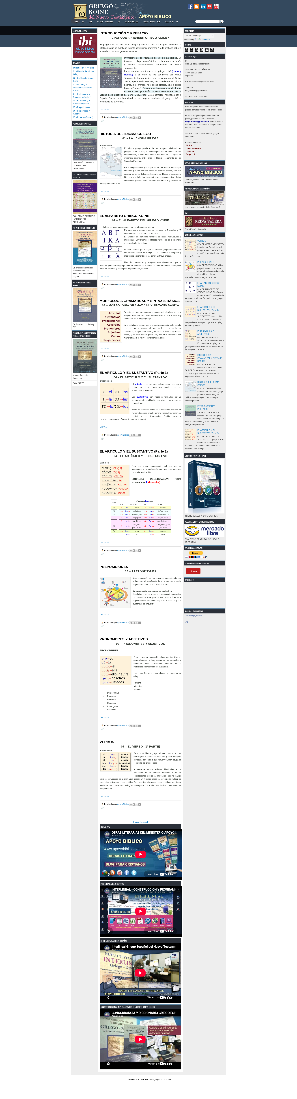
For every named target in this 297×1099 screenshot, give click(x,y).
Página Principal (140, 822)
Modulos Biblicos (171, 21)
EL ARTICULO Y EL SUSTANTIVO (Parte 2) (134, 451)
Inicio (75, 21)
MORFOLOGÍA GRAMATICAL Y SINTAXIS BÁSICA (209, 358)
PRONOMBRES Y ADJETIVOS (124, 639)
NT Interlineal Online (105, 21)
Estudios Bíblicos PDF (151, 21)
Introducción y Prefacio (83, 68)
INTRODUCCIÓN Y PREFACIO (124, 33)
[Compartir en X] (136, 117)
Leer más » (104, 109)
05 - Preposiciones (81, 107)
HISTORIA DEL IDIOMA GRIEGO (125, 134)
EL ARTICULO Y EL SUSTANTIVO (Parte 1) (134, 373)
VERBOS (201, 241)
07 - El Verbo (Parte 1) (83, 117)
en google (155, 1079)
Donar (193, 571)
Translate (205, 39)
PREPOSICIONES (205, 262)
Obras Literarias (131, 21)
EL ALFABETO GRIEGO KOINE (124, 216)
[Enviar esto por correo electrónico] (130, 117)
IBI (83, 21)
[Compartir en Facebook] (139, 117)
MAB (91, 21)
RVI (119, 21)
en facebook (166, 1079)
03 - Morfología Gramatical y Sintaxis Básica (83, 87)
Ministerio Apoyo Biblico (193, 616)
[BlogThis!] (133, 117)
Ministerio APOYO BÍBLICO (139, 1079)
